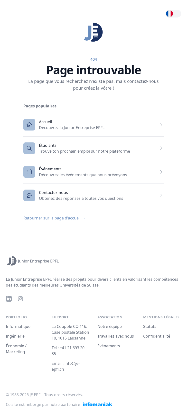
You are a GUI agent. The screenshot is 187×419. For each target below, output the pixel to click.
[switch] (173, 13)
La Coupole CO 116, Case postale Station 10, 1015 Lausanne (70, 332)
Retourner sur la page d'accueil (54, 218)
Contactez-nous (53, 192)
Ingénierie (15, 336)
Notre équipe (109, 326)
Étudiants (47, 145)
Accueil (45, 121)
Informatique (18, 326)
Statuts (149, 326)
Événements (50, 169)
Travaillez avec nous (115, 336)
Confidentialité (156, 336)
